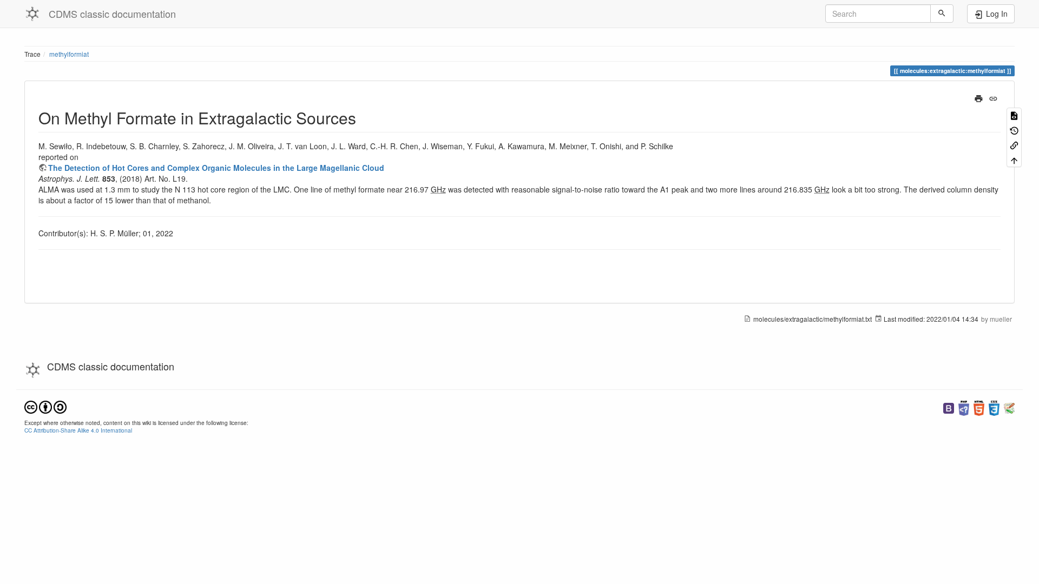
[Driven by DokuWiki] (1009, 407)
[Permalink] (993, 97)
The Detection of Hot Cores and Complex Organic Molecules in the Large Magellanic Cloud (216, 167)
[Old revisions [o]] (1014, 129)
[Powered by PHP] (963, 407)
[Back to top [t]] (1014, 159)
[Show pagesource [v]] (1014, 115)
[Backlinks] (1014, 144)
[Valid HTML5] (979, 407)
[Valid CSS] (994, 407)
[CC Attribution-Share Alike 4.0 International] (45, 405)
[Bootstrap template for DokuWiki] (948, 407)
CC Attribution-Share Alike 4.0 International (78, 430)
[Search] (941, 13)
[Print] (978, 97)
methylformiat (69, 53)
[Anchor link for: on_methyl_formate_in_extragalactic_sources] (364, 117)
